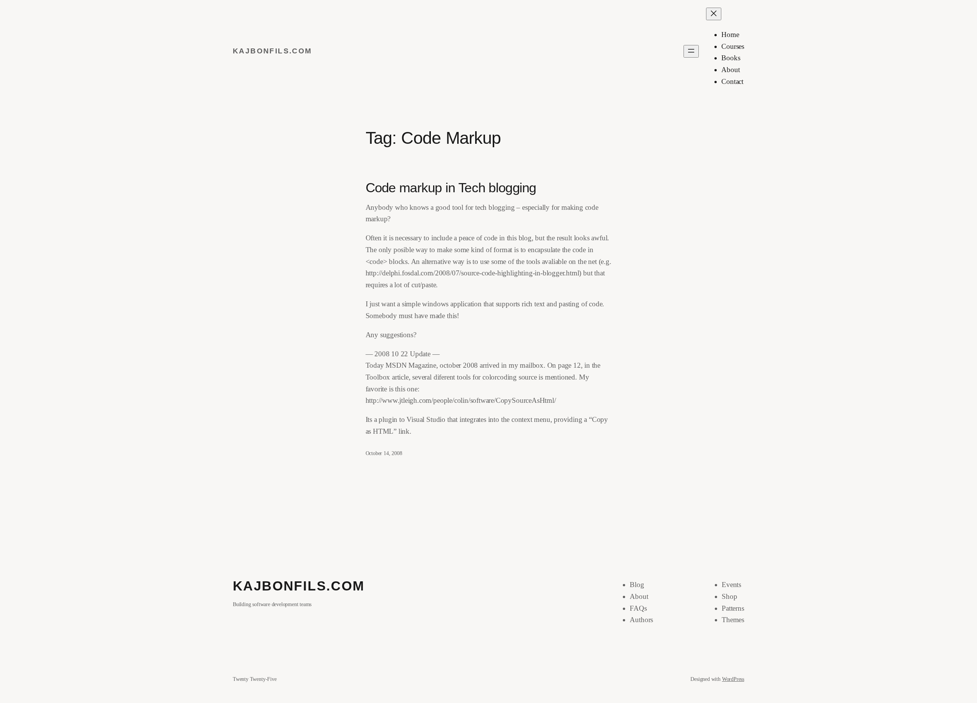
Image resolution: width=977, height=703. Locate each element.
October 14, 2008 (384, 453)
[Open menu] (691, 51)
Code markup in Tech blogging (451, 188)
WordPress (733, 679)
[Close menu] (713, 14)
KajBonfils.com (272, 51)
